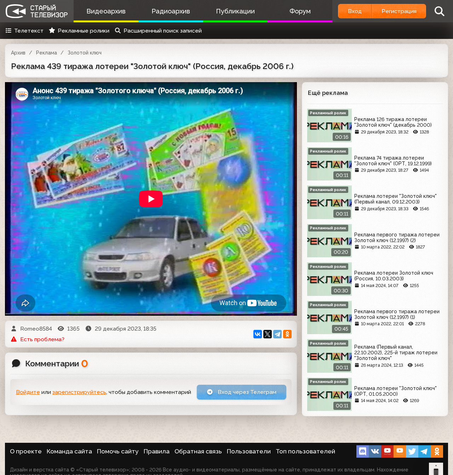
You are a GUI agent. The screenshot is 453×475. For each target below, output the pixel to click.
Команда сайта (69, 451)
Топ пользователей (305, 451)
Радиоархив (170, 11)
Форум (300, 11)
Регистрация (399, 11)
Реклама (46, 53)
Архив (18, 53)
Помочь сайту (118, 451)
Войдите (28, 392)
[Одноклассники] (287, 334)
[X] (267, 334)
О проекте (26, 451)
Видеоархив (106, 11)
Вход (355, 11)
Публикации (235, 11)
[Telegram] (277, 334)
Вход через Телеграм (246, 392)
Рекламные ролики (83, 30)
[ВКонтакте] (257, 334)
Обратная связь (198, 451)
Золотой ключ (85, 53)
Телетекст (29, 30)
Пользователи (249, 451)
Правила (157, 451)
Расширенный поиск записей (163, 30)
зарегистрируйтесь (79, 392)
